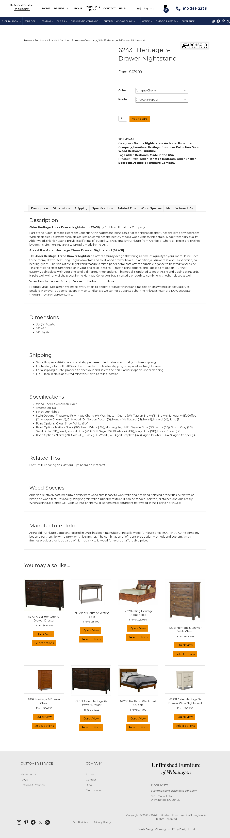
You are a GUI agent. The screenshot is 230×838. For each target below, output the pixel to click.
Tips (76, 465)
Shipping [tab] (81, 208)
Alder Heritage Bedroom (158, 159)
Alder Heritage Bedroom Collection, (69, 233)
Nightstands (154, 143)
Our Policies (80, 822)
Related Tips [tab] (127, 208)
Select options (44, 643)
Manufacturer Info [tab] (179, 208)
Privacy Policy (102, 822)
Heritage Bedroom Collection (169, 147)
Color (122, 90)
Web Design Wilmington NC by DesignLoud (167, 829)
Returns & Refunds (32, 785)
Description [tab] (39, 208)
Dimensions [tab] (61, 208)
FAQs (24, 779)
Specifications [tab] (102, 208)
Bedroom (142, 155)
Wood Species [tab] (151, 208)
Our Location (94, 790)
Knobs (122, 99)
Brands (52, 40)
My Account (28, 774)
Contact (91, 779)
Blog (89, 785)
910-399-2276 (159, 785)
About (90, 774)
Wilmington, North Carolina (88, 374)
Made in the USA (162, 155)
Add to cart (139, 118)
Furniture (40, 40)
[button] (67, 8)
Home (28, 40)
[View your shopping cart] (165, 6)
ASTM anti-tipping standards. (179, 271)
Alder (130, 155)
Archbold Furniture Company (78, 40)
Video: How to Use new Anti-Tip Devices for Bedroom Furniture (71, 281)
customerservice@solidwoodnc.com (174, 790)
